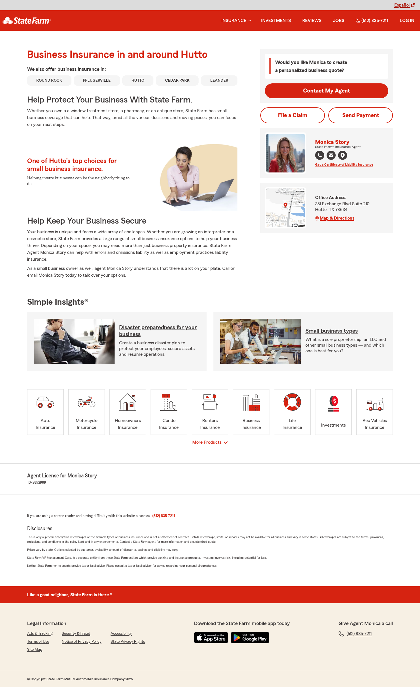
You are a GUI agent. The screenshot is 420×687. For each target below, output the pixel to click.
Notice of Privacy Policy (81, 642)
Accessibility (121, 634)
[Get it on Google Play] (250, 637)
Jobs (338, 20)
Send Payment (360, 115)
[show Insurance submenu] (248, 20)
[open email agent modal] (331, 156)
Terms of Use (38, 642)
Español (402, 5)
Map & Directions (337, 218)
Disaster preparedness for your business (158, 331)
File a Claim (292, 115)
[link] (26, 20)
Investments (276, 20)
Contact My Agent (326, 91)
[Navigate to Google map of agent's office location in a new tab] (342, 155)
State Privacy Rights (128, 642)
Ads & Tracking (40, 634)
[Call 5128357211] (319, 155)
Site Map (34, 650)
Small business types (331, 331)
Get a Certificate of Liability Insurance (344, 164)
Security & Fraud (76, 634)
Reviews (311, 20)
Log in (407, 20)
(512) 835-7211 (374, 20)
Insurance (233, 20)
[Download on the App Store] (211, 637)
